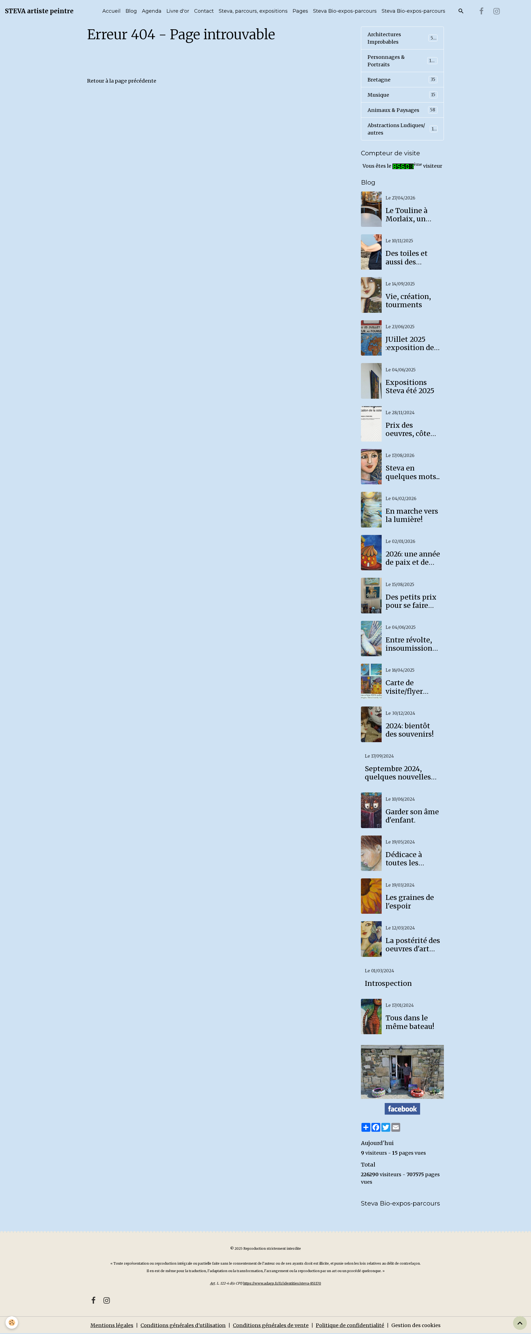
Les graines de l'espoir (410, 901)
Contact (204, 11)
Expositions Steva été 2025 (410, 386)
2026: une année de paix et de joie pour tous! (413, 558)
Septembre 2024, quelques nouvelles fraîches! (398, 773)
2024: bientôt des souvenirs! (410, 730)
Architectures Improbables (402, 38)
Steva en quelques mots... (413, 472)
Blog (131, 11)
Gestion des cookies (416, 1325)
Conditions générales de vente (271, 1325)
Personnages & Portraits (402, 61)
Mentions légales (111, 1325)
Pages (300, 11)
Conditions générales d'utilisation (183, 1325)
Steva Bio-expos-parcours (345, 11)
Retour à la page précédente (121, 81)
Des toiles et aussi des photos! (407, 257)
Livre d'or (177, 11)
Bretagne (402, 80)
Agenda (152, 11)
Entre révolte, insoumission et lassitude (409, 644)
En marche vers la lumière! (412, 515)
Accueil (111, 11)
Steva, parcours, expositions (253, 11)
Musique (402, 95)
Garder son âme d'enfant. (412, 816)
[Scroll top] (520, 1323)
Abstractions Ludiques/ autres (402, 129)
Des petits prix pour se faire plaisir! (411, 601)
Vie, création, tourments (408, 300)
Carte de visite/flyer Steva (404, 687)
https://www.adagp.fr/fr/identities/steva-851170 (282, 1283)
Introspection (388, 983)
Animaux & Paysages (402, 110)
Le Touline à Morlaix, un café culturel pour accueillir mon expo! (411, 214)
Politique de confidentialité (350, 1325)
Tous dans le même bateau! (410, 1022)
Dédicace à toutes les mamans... (404, 858)
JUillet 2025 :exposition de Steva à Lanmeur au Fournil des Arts (413, 343)
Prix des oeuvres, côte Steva (408, 429)
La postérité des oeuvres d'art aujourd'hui (413, 944)
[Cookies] (12, 1322)
